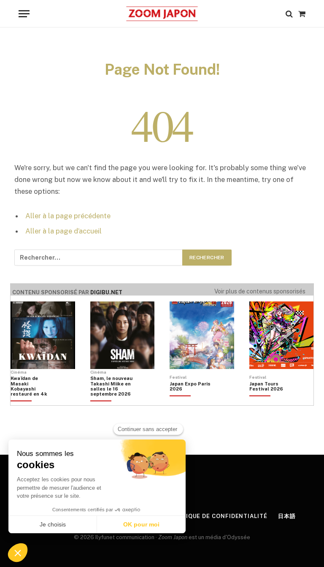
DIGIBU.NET (106, 292)
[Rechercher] (289, 13)
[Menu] (24, 13)
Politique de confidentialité (217, 516)
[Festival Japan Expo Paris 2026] (191, 400)
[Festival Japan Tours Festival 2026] (270, 400)
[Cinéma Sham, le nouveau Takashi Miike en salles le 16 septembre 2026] (111, 400)
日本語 (287, 516)
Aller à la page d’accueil (63, 231)
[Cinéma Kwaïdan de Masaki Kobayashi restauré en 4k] (32, 400)
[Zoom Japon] (162, 13)
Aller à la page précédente (68, 216)
